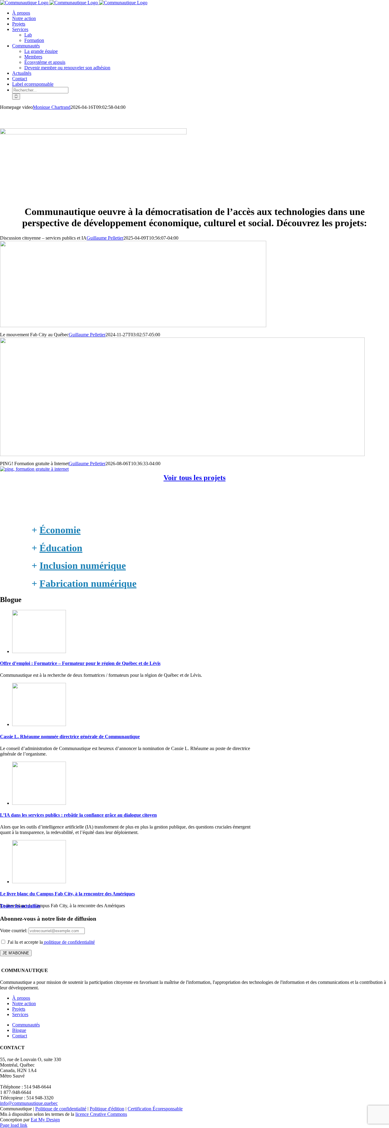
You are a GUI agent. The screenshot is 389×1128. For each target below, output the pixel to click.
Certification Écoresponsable (155, 1108)
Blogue (19, 1030)
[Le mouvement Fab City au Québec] (182, 454)
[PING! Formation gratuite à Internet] (34, 469)
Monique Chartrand (52, 107)
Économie (60, 529)
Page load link (13, 1125)
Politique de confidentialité (60, 1108)
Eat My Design (45, 1119)
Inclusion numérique (83, 565)
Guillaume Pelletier (105, 237)
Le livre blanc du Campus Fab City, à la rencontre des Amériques (67, 893)
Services (20, 1014)
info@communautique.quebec (29, 1103)
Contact (19, 1035)
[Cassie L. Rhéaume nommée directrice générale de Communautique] (39, 724)
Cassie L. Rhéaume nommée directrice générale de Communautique (70, 736)
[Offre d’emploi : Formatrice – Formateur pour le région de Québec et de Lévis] (39, 651)
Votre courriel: (14, 930)
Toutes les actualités (20, 905)
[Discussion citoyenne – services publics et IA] (133, 325)
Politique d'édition (107, 1108)
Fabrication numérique (88, 583)
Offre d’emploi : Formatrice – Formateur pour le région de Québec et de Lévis (80, 663)
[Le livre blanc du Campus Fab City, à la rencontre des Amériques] (39, 881)
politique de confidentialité (69, 942)
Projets (18, 1009)
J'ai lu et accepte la (50, 942)
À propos (21, 998)
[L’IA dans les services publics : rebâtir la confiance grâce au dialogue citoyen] (39, 803)
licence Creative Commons (101, 1114)
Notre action (24, 1003)
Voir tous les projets (194, 478)
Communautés (26, 1024)
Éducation (61, 547)
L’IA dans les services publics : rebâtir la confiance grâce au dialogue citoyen (78, 815)
